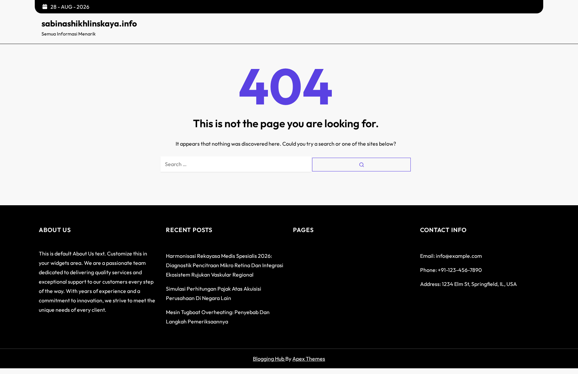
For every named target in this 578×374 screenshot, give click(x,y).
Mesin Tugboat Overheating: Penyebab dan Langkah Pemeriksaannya (218, 317)
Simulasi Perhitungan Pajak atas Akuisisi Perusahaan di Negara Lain (213, 293)
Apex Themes (308, 358)
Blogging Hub (269, 358)
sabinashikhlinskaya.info (89, 23)
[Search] (361, 164)
